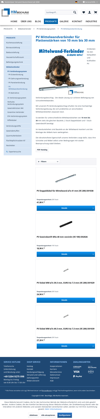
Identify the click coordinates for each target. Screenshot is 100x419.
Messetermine (56, 372)
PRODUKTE (10, 38)
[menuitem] (61, 12)
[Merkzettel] (83, 12)
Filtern (43, 161)
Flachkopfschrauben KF (15, 140)
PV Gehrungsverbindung (19, 78)
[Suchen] (74, 12)
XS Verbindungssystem (16, 98)
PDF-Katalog (42, 150)
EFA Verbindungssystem (17, 116)
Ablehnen (34, 415)
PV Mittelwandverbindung (18, 87)
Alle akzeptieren (48, 415)
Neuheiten (10, 145)
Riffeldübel (11, 120)
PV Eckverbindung (16, 74)
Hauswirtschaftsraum (15, 57)
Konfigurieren (64, 415)
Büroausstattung (13, 47)
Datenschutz (55, 375)
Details (64, 208)
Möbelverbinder (13, 67)
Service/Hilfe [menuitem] (90, 2)
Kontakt (30, 369)
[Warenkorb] (95, 12)
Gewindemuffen (12, 131)
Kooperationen (56, 366)
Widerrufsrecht (33, 381)
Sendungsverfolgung (35, 372)
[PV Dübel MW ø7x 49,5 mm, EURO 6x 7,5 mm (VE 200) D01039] (65, 316)
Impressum (54, 378)
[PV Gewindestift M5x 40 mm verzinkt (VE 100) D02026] (65, 224)
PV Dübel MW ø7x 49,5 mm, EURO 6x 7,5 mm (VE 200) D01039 (65, 328)
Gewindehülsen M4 (15, 108)
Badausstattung (12, 52)
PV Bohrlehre (14, 93)
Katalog (30, 366)
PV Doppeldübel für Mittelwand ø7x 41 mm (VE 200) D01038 (65, 191)
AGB (51, 381)
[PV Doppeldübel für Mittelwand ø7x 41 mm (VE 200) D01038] (65, 178)
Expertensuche (14, 151)
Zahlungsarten (33, 378)
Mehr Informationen (53, 409)
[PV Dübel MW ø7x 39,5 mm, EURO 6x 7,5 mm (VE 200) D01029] (65, 270)
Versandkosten (47, 391)
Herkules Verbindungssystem (15, 103)
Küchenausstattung (14, 42)
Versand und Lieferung (36, 375)
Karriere (53, 369)
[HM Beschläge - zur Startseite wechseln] (15, 14)
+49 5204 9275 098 (14, 376)
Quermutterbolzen (13, 136)
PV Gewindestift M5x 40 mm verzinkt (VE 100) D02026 (62, 237)
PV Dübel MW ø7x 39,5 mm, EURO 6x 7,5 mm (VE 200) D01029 (65, 283)
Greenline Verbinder (15, 112)
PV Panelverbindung (17, 82)
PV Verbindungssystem (17, 71)
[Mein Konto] (89, 12)
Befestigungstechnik (14, 62)
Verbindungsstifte (13, 126)
